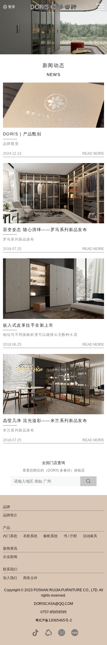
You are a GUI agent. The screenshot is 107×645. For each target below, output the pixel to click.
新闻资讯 (10, 548)
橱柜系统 (50, 536)
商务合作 (30, 578)
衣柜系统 (30, 536)
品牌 (6, 507)
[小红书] (74, 632)
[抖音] (35, 632)
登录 (11, 7)
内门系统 (10, 536)
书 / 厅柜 (70, 536)
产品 (6, 528)
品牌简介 (10, 515)
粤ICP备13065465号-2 (53, 620)
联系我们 (10, 569)
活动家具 (90, 536)
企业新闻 (10, 557)
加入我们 (10, 578)
